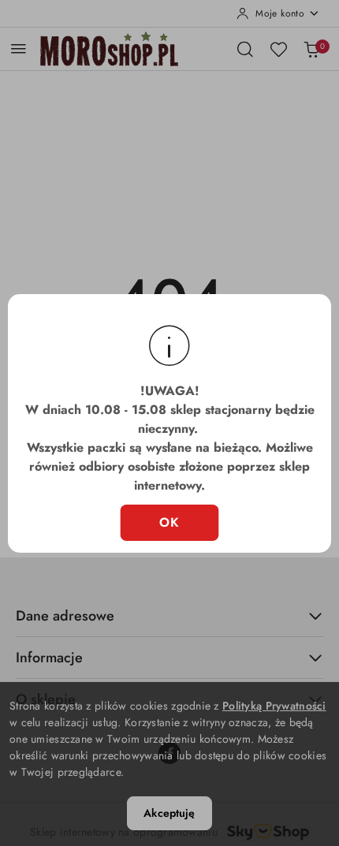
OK (170, 522)
